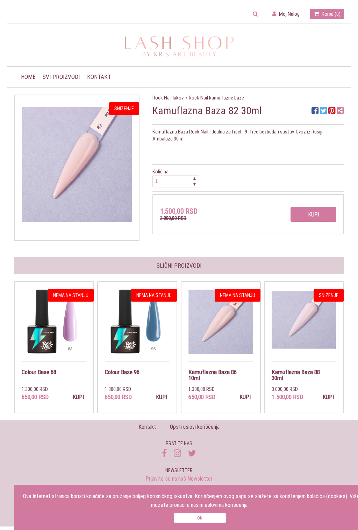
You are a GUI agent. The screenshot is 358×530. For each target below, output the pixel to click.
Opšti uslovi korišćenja (195, 426)
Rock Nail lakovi (168, 97)
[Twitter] (324, 111)
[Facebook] (316, 111)
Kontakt (99, 77)
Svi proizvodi (61, 77)
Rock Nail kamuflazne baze (216, 97)
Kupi (313, 214)
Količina (174, 177)
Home (28, 77)
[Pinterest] (332, 111)
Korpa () (331, 14)
